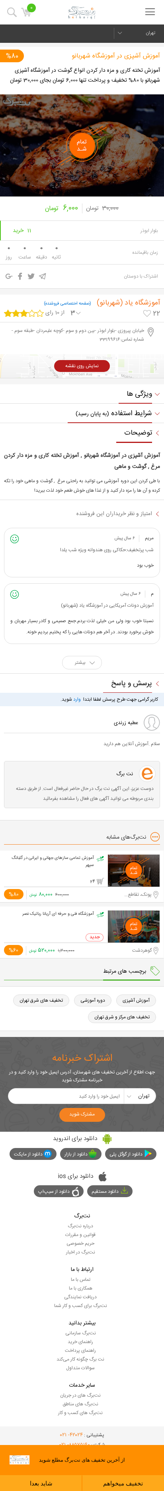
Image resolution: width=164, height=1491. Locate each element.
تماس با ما (80, 1280)
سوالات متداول (80, 1368)
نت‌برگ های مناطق (80, 1404)
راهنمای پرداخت (80, 1351)
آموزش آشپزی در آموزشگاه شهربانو (116, 56)
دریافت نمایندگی (80, 1297)
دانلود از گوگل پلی (126, 1154)
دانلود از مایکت (28, 1154)
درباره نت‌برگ (80, 1226)
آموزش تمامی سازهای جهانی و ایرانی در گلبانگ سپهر (53, 862)
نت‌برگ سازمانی (80, 1333)
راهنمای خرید (80, 1342)
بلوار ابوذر (149, 231)
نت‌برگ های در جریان (80, 1395)
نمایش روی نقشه (82, 366)
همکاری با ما (80, 1288)
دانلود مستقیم (105, 1192)
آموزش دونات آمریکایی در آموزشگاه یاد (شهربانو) (107, 605)
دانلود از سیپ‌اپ (54, 1192)
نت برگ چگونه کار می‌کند (80, 1359)
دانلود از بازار (76, 1154)
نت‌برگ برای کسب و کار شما (80, 1306)
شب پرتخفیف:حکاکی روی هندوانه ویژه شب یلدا (107, 550)
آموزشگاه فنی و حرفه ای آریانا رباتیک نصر (58, 914)
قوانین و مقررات (80, 1235)
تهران (150, 33)
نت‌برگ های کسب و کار (80, 1413)
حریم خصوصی (80, 1244)
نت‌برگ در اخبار (80, 1252)
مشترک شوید (82, 1114)
